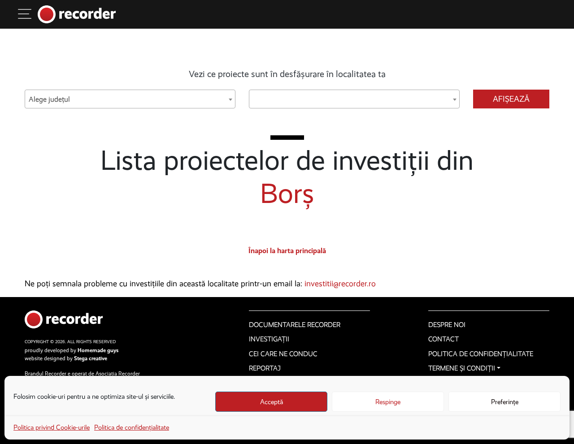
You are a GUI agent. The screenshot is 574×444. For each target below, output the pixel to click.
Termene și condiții (461, 368)
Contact (443, 339)
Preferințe (504, 402)
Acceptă (271, 402)
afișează (511, 99)
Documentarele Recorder (294, 325)
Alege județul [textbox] (49, 99)
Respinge (387, 402)
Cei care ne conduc (283, 354)
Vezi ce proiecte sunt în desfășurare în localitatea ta (287, 74)
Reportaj (265, 368)
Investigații (269, 339)
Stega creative (90, 358)
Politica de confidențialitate (131, 427)
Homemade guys (98, 350)
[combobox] (130, 99)
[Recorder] (77, 14)
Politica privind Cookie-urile (51, 427)
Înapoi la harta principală (287, 250)
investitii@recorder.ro (340, 284)
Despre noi (446, 325)
